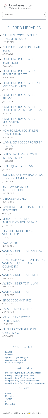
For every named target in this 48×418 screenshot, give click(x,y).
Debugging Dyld (14, 198)
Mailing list (10, 404)
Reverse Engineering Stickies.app (17, 232)
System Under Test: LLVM (20, 283)
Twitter (8, 399)
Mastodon (9, 396)
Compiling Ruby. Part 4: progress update (19, 72)
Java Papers (10, 243)
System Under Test (15, 292)
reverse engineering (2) (15, 360)
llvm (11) (8, 352)
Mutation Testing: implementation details (19, 220)
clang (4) (9, 354)
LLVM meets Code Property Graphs (22, 144)
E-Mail (8, 393)
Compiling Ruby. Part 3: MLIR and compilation (22, 84)
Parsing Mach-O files (17, 309)
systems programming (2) (16, 357)
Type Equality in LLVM (17, 166)
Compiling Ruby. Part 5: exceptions (19, 60)
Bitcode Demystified (17, 300)
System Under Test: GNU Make (23, 251)
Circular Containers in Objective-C (19, 330)
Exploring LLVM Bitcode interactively (20, 156)
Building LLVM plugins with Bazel (22, 48)
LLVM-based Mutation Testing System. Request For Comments (24, 263)
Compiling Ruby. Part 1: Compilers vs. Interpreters (22, 108)
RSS (7, 401)
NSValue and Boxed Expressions (16, 319)
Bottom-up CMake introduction (15, 188)
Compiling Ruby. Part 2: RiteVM (19, 96)
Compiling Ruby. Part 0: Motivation (19, 120)
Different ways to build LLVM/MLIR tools (20, 37)
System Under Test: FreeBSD (22, 275)
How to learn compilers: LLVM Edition (20, 132)
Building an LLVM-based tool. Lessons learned (24, 176)
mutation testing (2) (14, 362)
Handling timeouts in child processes (22, 208)
